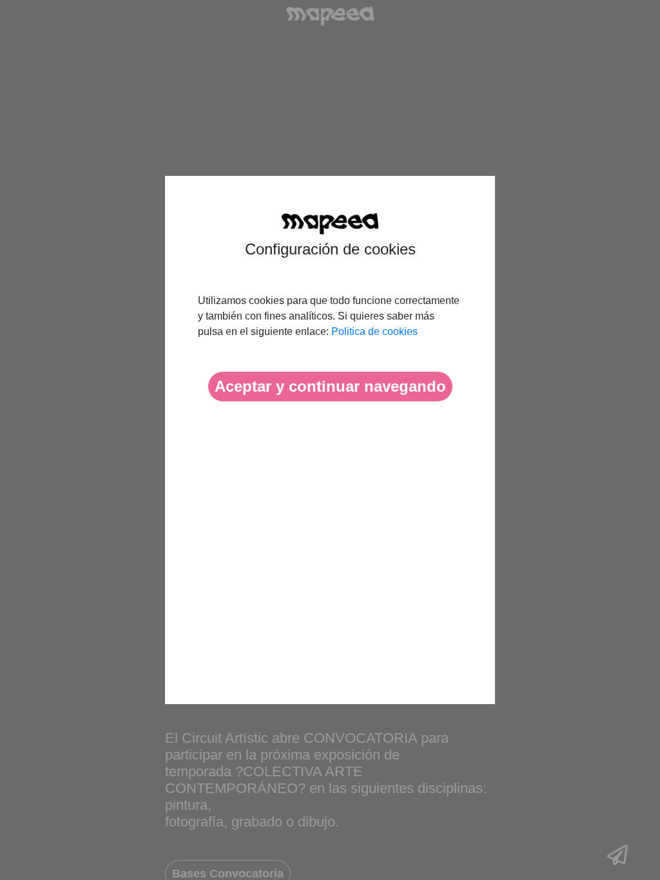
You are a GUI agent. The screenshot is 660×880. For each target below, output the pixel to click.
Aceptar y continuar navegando (330, 386)
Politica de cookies (374, 331)
